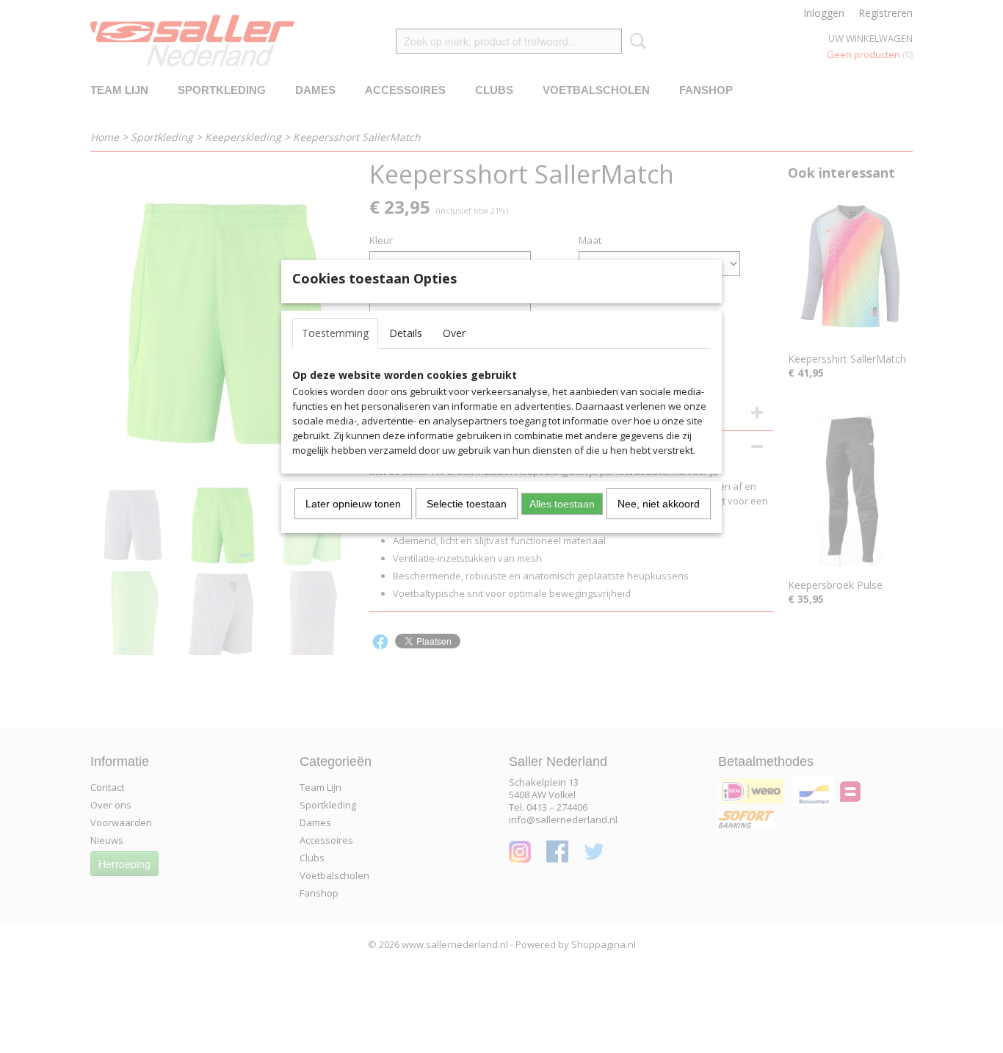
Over (454, 333)
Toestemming (335, 333)
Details (405, 333)
